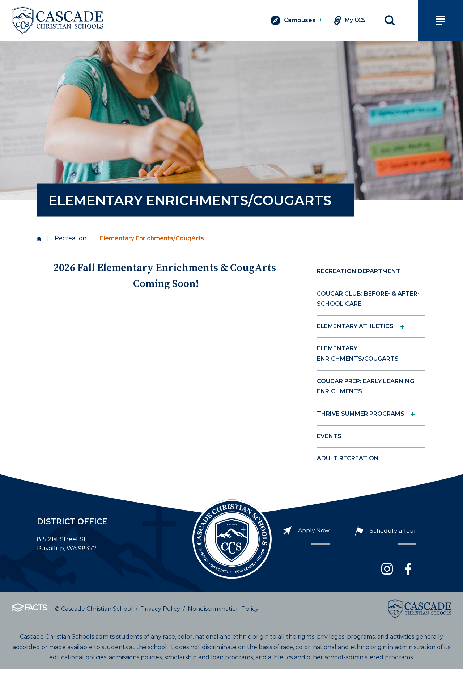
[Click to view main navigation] (440, 20)
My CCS (359, 20)
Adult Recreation (348, 458)
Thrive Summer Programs (360, 413)
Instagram (387, 569)
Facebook (408, 569)
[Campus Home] (39, 238)
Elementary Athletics (355, 326)
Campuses (303, 20)
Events (329, 436)
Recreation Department (358, 271)
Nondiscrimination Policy (223, 608)
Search (390, 20)
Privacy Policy (160, 608)
